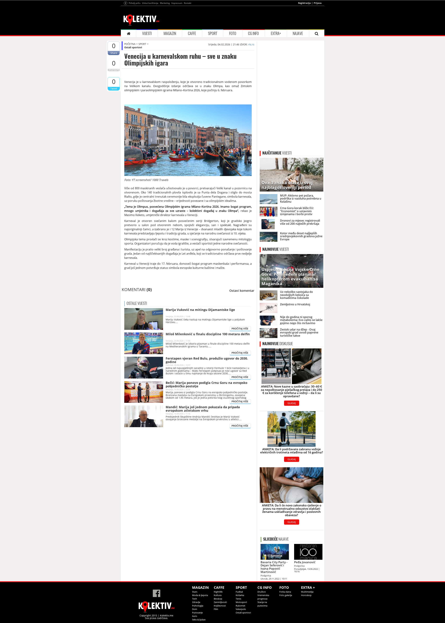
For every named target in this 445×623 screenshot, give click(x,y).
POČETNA (129, 44)
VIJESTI (147, 33)
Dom (194, 609)
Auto (194, 616)
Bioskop (218, 598)
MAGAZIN (170, 33)
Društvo (261, 591)
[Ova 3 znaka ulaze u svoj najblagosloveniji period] (291, 174)
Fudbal (239, 591)
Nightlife (218, 591)
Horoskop (306, 595)
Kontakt (187, 3)
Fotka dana (285, 591)
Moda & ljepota (200, 595)
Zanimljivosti (220, 602)
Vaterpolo (241, 609)
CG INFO (253, 33)
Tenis (238, 598)
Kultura (217, 595)
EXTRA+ (276, 33)
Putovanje (197, 612)
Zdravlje (196, 602)
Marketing (165, 3)
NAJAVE (298, 33)
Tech (194, 598)
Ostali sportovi (133, 47)
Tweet (113, 88)
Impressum (176, 3)
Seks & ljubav (199, 619)
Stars (194, 591)
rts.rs (251, 44)
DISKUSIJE (277, 343)
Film (216, 609)
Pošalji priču (134, 3)
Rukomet (240, 605)
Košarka (240, 595)
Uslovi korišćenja (150, 3)
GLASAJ (292, 403)
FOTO (232, 33)
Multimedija (307, 591)
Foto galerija (285, 595)
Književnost (220, 605)
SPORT (212, 33)
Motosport (241, 602)
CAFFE (192, 33)
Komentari (114, 70)
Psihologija (197, 605)
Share (113, 53)
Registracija (304, 3)
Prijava (318, 3)
